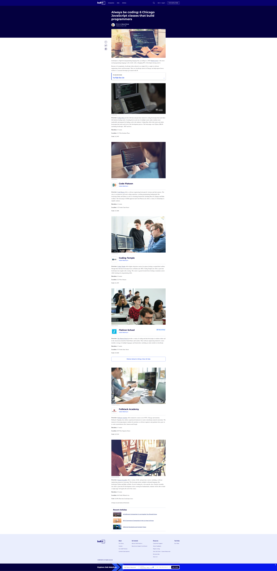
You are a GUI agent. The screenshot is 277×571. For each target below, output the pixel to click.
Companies (111, 3)
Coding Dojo (120, 118)
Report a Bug (156, 548)
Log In (163, 3)
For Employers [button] (173, 3)
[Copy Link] (105, 45)
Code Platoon (126, 183)
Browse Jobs (156, 554)
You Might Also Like (118, 78)
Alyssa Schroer (125, 24)
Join (159, 3)
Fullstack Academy (129, 409)
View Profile (123, 186)
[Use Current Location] (153, 567)
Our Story (121, 543)
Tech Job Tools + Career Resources (161, 551)
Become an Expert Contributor (139, 546)
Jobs (118, 3)
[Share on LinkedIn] (105, 49)
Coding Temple (127, 258)
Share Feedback (157, 546)
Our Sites (176, 543)
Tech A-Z (155, 556)
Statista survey (154, 60)
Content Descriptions (124, 551)
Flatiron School (127, 330)
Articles (124, 3)
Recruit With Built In (137, 543)
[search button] (153, 3)
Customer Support (158, 543)
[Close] (275, 565)
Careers (120, 546)
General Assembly (122, 480)
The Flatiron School (122, 338)
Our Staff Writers (123, 548)
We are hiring (162, 329)
